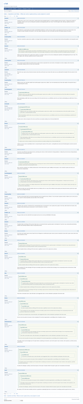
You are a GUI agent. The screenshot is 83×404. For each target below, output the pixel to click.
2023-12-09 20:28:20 (21, 103)
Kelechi (6, 18)
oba (5, 273)
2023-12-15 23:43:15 (21, 240)
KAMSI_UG (7, 27)
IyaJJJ (6, 253)
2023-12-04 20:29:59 (21, 36)
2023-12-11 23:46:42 (21, 221)
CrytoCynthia (8, 36)
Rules (15, 8)
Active (72, 10)
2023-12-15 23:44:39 (21, 346)
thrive (6, 298)
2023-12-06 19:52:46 (21, 69)
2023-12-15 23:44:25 (21, 321)
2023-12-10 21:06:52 (21, 203)
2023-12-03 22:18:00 (21, 27)
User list (10, 8)
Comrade (7, 103)
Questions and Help (13, 14)
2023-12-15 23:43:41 (21, 253)
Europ (6, 123)
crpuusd (7, 69)
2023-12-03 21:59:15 (21, 18)
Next (17, 16)
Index (5, 8)
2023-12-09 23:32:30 (21, 123)
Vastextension (8, 321)
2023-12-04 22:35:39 (21, 60)
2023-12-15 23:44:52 (21, 370)
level (6, 240)
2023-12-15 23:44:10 (21, 298)
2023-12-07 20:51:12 (21, 80)
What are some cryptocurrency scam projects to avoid (35, 14)
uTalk (6, 4)
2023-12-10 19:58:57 (21, 194)
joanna (6, 346)
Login (29, 8)
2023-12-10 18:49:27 (21, 158)
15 (14, 16)
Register (25, 8)
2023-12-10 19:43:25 (21, 173)
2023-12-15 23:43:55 (21, 273)
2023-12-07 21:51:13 (21, 89)
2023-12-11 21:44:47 (21, 212)
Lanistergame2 (8, 89)
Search (20, 8)
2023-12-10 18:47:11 (21, 149)
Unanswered (76, 10)
